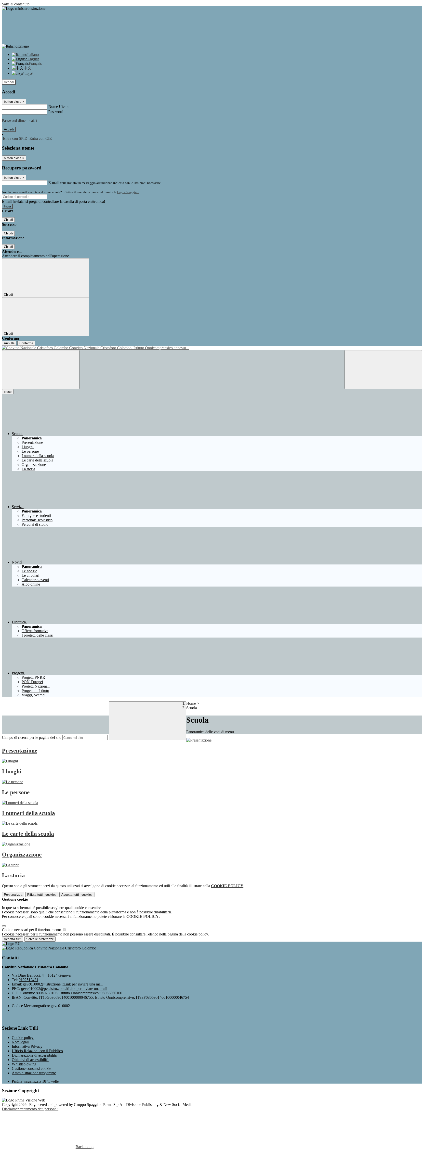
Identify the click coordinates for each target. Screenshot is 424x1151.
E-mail (53, 182)
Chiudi (8, 220)
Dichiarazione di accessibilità (34, 1055)
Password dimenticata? (19, 120)
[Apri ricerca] (383, 369)
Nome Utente (58, 106)
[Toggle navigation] (41, 369)
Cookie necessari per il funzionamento (32, 930)
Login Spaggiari (128, 192)
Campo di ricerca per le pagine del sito (31, 737)
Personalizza (13, 894)
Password (55, 112)
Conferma (26, 343)
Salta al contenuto (15, 4)
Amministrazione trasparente (34, 1073)
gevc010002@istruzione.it (63, 984)
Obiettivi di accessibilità (30, 1060)
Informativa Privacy (27, 1046)
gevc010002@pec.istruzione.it (64, 988)
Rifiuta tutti (41, 894)
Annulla (9, 343)
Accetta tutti (77, 894)
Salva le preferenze (40, 939)
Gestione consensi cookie (31, 1068)
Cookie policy (23, 1038)
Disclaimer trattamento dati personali (30, 1109)
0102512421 (28, 980)
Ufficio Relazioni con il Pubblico (37, 1051)
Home (191, 703)
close (8, 392)
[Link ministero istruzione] (23, 8)
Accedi (9, 82)
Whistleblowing (24, 1064)
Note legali (20, 1042)
